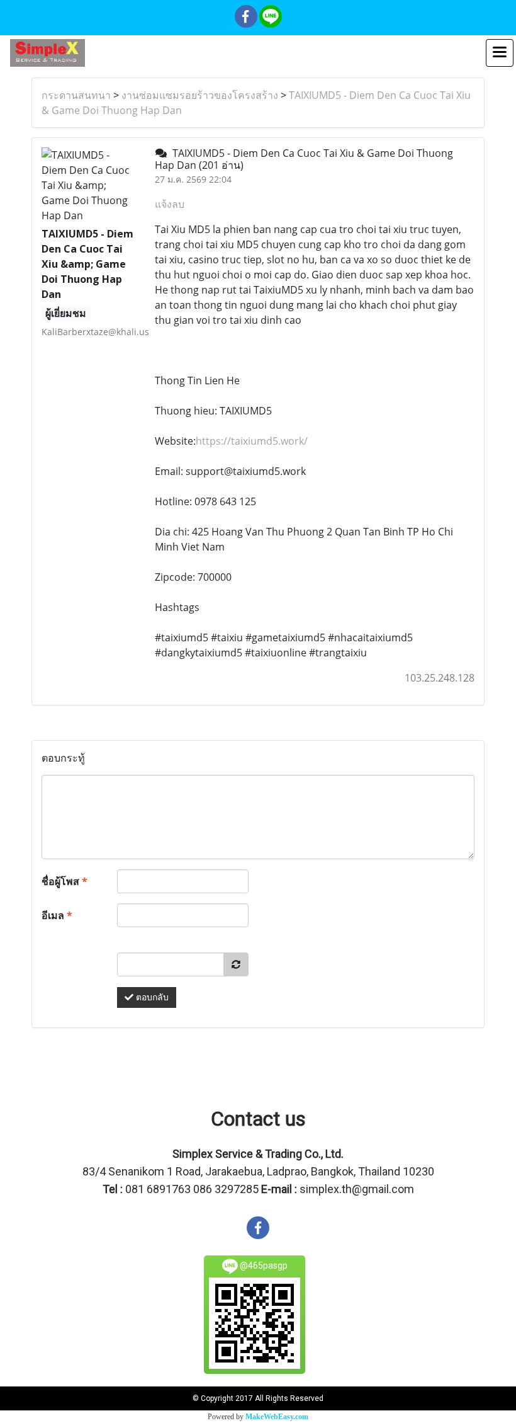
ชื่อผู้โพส (64, 881)
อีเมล (57, 915)
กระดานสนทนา (76, 95)
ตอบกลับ (151, 997)
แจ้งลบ (169, 204)
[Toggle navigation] (499, 53)
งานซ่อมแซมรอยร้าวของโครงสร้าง (199, 95)
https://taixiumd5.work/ (252, 441)
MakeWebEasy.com (276, 1416)
